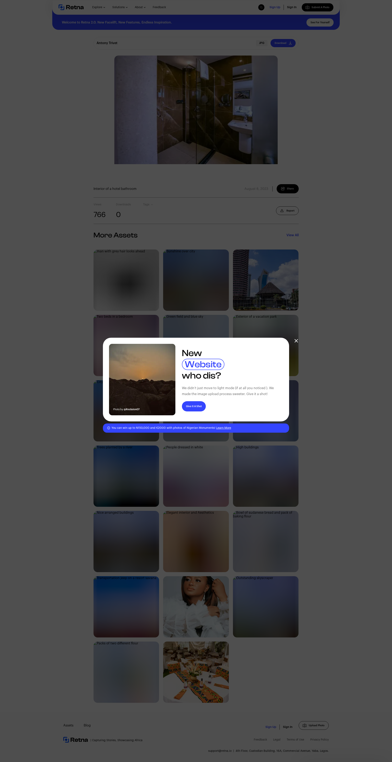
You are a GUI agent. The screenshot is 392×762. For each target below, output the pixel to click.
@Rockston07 (132, 409)
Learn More (223, 428)
